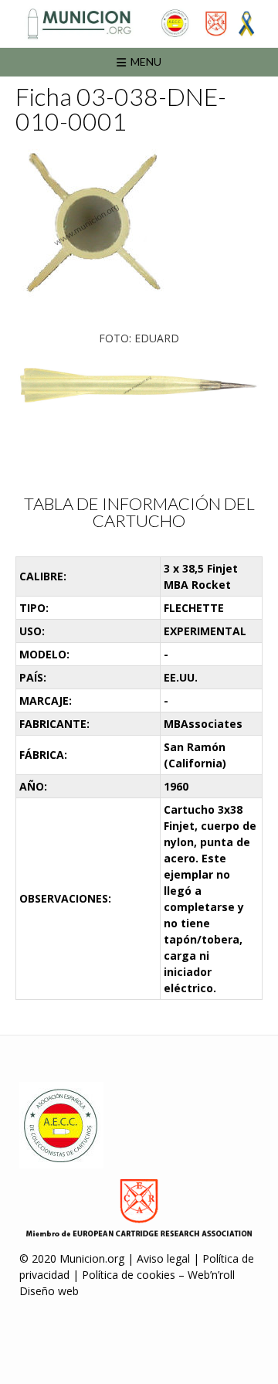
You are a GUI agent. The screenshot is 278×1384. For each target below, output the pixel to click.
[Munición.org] (139, 23)
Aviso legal (163, 1258)
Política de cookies (128, 1274)
